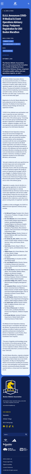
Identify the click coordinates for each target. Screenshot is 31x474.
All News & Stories (9, 10)
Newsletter (6, 415)
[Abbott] (24, 449)
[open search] (28, 3)
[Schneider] (7, 444)
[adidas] (14, 440)
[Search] (26, 434)
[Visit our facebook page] (4, 426)
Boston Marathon (7, 50)
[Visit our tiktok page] (10, 426)
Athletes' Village (7, 419)
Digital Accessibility (7, 464)
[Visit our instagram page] (7, 426)
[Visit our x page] (13, 426)
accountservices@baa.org (9, 405)
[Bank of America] (5, 440)
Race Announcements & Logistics (11, 44)
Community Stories (8, 41)
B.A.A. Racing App (8, 422)
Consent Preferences (8, 467)
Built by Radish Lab (7, 459)
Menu (2, 3)
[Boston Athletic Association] (15, 3)
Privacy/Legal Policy (7, 461)
